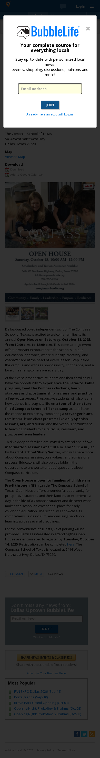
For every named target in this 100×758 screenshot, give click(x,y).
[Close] (88, 29)
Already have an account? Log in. (50, 114)
